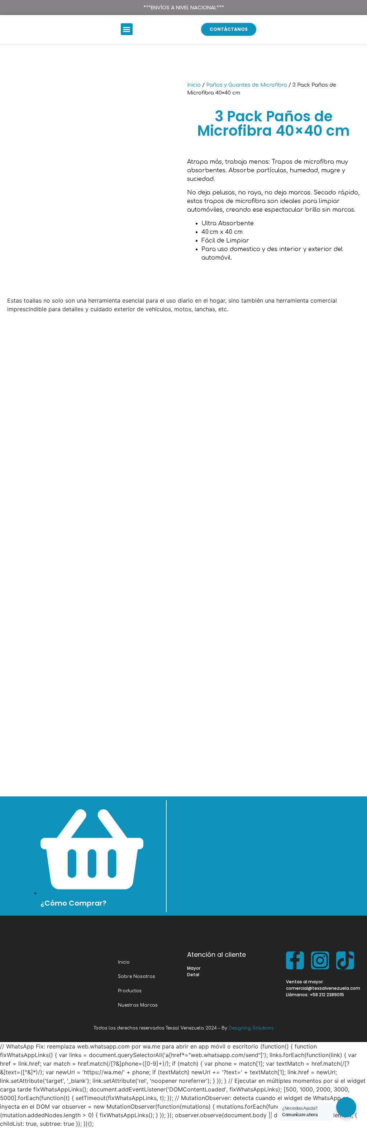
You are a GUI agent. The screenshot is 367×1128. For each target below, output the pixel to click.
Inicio (194, 85)
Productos (130, 990)
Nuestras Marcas (138, 1005)
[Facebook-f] (295, 960)
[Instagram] (320, 960)
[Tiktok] (345, 960)
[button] (127, 29)
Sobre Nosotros (136, 976)
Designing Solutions (251, 1028)
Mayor (193, 968)
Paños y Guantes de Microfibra (246, 85)
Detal (193, 975)
